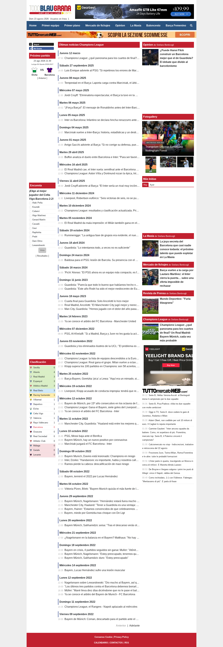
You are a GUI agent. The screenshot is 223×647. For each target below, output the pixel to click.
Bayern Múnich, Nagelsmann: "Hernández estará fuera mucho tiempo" (105, 501)
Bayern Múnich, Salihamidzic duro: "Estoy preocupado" (96, 557)
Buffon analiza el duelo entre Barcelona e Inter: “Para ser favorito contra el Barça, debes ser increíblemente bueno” (130, 157)
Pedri (34, 236)
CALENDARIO (101, 642)
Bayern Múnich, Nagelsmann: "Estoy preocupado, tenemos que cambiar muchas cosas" (115, 554)
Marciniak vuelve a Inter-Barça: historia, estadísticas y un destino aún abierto (108, 132)
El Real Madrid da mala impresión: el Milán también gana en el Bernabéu (106, 223)
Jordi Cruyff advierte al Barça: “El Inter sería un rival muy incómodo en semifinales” (112, 185)
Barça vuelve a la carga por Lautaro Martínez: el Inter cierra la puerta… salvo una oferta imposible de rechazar (177, 278)
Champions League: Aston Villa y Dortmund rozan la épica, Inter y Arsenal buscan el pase (116, 173)
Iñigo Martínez (39, 215)
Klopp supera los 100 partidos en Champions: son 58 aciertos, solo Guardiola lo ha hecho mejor (119, 366)
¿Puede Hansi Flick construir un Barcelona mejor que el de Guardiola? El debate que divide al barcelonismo (176, 58)
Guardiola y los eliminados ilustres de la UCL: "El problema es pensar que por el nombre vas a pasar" (123, 346)
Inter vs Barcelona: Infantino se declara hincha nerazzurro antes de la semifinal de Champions (118, 120)
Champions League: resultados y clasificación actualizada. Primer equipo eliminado (112, 210)
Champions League (155, 319)
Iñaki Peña (37, 202)
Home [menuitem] (33, 25)
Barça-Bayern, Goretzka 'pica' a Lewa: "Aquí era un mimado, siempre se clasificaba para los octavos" (122, 378)
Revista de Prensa (154, 293)
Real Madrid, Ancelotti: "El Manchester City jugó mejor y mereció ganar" (105, 305)
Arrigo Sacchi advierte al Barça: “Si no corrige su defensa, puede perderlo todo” (110, 144)
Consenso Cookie (103, 637)
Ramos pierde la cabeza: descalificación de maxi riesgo (96, 464)
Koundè (36, 207)
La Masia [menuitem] (135, 25)
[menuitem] (191, 25)
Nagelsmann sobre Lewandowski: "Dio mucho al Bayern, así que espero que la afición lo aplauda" (121, 582)
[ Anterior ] (42, 78)
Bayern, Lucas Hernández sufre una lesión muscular (94, 570)
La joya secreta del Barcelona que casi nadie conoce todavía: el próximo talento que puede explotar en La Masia (176, 249)
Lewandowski (38, 245)
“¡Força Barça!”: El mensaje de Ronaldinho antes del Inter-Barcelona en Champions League (117, 107)
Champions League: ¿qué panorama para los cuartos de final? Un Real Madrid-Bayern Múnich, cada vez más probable (133, 58)
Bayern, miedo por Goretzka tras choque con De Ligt (94, 512)
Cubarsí (36, 211)
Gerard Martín (38, 219)
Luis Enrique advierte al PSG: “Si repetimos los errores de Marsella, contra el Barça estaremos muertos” (124, 70)
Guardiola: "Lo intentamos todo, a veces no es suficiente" (97, 247)
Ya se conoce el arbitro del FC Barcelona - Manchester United (100, 321)
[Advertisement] (42, 131)
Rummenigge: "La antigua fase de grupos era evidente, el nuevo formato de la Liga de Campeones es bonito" (127, 235)
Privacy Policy (121, 637)
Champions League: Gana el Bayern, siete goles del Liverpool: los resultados (109, 407)
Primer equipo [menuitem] (50, 25)
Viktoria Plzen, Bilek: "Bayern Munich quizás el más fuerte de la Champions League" (113, 488)
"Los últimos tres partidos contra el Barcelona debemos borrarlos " (102, 586)
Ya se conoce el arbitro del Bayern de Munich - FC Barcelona (99, 594)
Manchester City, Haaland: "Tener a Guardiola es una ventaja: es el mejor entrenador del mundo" (120, 505)
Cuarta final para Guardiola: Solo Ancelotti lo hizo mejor (96, 301)
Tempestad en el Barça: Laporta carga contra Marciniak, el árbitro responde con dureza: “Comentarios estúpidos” (129, 82)
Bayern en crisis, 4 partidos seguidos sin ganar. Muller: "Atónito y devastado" (108, 550)
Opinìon (148, 44)
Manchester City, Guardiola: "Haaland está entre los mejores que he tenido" (108, 423)
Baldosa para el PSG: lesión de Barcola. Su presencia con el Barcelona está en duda (113, 260)
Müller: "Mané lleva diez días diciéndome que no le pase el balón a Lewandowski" (111, 590)
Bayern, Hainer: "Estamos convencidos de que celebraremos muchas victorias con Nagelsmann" (120, 509)
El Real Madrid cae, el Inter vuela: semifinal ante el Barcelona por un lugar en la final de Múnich (119, 169)
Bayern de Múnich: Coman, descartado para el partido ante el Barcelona (106, 619)
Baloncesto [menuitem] (153, 25)
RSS (127, 642)
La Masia (148, 236)
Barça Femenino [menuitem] (176, 25)
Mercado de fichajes (155, 264)
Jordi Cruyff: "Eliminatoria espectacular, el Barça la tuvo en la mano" (103, 95)
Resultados (42, 256)
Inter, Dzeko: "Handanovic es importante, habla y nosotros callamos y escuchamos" (112, 460)
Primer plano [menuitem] (72, 25)
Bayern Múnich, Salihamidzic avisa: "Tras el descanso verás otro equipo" (106, 525)
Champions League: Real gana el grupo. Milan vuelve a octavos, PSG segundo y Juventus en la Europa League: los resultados (138, 362)
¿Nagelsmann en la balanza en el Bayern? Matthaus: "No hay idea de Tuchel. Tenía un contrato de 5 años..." (127, 537)
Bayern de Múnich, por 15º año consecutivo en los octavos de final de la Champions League (117, 403)
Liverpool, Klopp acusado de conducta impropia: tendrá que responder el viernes (111, 391)
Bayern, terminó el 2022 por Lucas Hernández (91, 476)
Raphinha (36, 232)
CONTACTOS (116, 642)
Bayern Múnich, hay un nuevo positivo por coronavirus (95, 440)
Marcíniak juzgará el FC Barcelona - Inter (88, 443)
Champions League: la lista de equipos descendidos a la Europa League (106, 358)
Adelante (134, 625)
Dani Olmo (37, 241)
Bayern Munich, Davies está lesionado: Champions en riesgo (99, 456)
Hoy (145, 185)
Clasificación (38, 362)
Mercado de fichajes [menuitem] (97, 25)
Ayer (152, 185)
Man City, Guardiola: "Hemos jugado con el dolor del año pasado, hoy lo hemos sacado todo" (118, 309)
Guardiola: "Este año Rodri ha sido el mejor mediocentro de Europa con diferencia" (112, 288)
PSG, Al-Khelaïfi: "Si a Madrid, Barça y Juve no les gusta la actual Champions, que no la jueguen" (120, 333)
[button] (42, 250)
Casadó (36, 224)
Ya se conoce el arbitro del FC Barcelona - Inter (91, 411)
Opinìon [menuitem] (120, 25)
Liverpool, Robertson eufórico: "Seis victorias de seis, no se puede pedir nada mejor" (113, 198)
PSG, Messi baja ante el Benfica (83, 436)
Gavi (34, 228)
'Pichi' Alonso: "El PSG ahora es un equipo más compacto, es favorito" (105, 272)
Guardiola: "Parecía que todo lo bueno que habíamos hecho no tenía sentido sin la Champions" (119, 284)
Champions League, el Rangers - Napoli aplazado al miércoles (100, 606)
